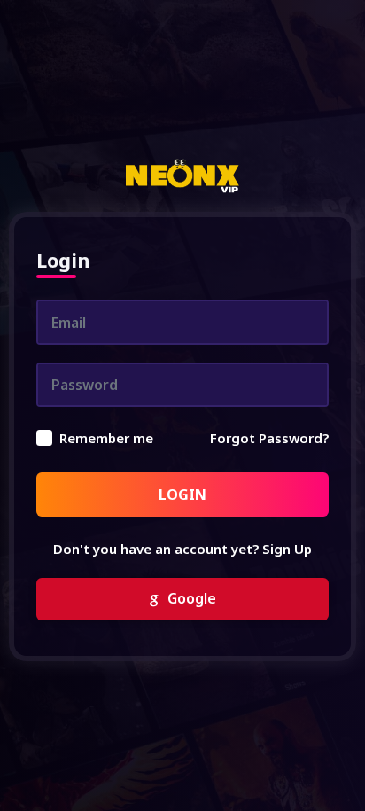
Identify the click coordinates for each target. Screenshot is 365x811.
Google (190, 598)
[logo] (182, 176)
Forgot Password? (269, 438)
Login (182, 494)
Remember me (106, 438)
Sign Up (287, 549)
